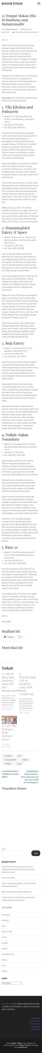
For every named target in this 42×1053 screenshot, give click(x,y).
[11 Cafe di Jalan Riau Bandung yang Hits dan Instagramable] (10, 691)
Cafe (4, 926)
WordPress (22, 1047)
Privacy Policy (34, 1024)
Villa (4, 966)
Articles (5, 920)
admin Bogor (11, 29)
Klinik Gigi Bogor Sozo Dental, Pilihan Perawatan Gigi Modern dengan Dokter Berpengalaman (18, 869)
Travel (4, 960)
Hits (19, 756)
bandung (8, 756)
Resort (5, 949)
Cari (3, 849)
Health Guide (7, 932)
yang (19, 764)
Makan (25, 760)
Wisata (6, 32)
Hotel (4, 937)
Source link (6, 621)
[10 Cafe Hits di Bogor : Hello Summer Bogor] (9, 720)
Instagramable (10, 760)
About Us (36, 1018)
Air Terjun (6, 915)
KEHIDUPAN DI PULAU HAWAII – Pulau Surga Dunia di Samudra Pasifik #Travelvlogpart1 (29, 777)
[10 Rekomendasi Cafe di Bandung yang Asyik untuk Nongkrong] (27, 693)
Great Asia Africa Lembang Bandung (17, 892)
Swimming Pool (8, 954)
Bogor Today (12, 3)
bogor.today (7, 1004)
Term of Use (35, 1021)
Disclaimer (35, 1026)
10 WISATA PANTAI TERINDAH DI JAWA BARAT (10, 774)
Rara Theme (25, 1045)
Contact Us (35, 1029)
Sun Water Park (8, 878)
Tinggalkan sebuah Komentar (26, 32)
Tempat (8, 764)
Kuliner (5, 943)
